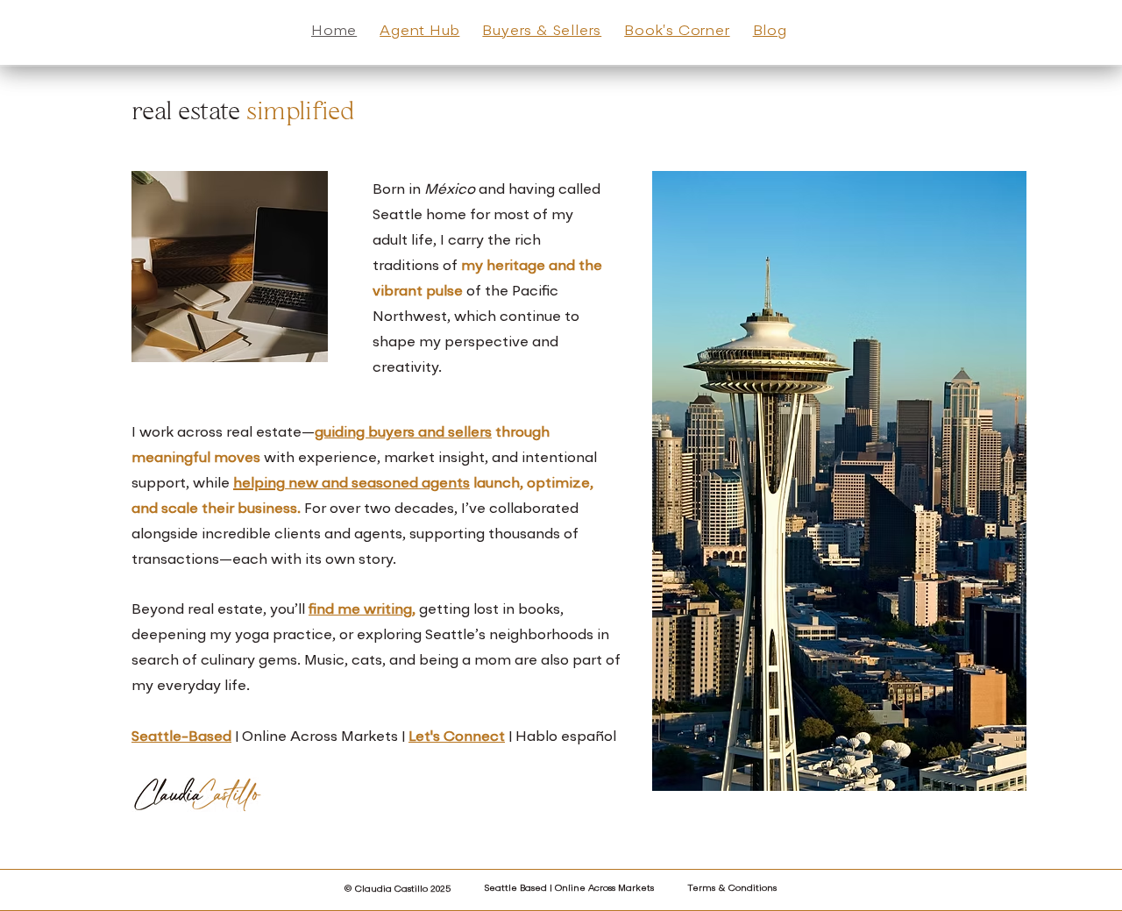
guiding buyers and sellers (403, 433)
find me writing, (362, 610)
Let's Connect (456, 737)
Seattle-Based (181, 737)
